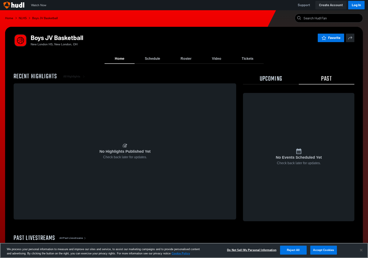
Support (304, 5)
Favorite (334, 38)
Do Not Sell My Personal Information (251, 250)
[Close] (361, 250)
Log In (356, 5)
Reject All (293, 250)
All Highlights (71, 76)
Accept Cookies (323, 250)
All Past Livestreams (71, 238)
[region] (184, 250)
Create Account (331, 5)
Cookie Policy (181, 253)
